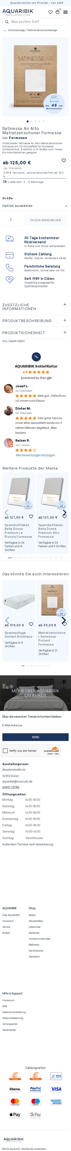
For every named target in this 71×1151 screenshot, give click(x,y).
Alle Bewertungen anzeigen (35, 455)
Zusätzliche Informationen (19, 307)
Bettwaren (34, 944)
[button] (35, 307)
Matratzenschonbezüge (42, 30)
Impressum (8, 1000)
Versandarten (9, 1029)
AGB (4, 1006)
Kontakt (6, 932)
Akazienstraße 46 (13, 769)
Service (6, 926)
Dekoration (34, 956)
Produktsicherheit (23, 333)
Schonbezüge (16, 30)
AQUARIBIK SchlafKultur (36, 366)
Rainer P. (22, 440)
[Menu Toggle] (65, 12)
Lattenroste (34, 926)
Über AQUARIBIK (11, 915)
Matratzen (34, 932)
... (5, 30)
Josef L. (22, 386)
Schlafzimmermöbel (39, 938)
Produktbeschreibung (27, 320)
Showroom (8, 920)
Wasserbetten (36, 920)
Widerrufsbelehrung (12, 1018)
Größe (7, 198)
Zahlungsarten (10, 1023)
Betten (32, 915)
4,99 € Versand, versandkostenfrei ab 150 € (33, 174)
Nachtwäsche (36, 950)
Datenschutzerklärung (14, 1012)
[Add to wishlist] (63, 160)
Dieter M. (23, 408)
